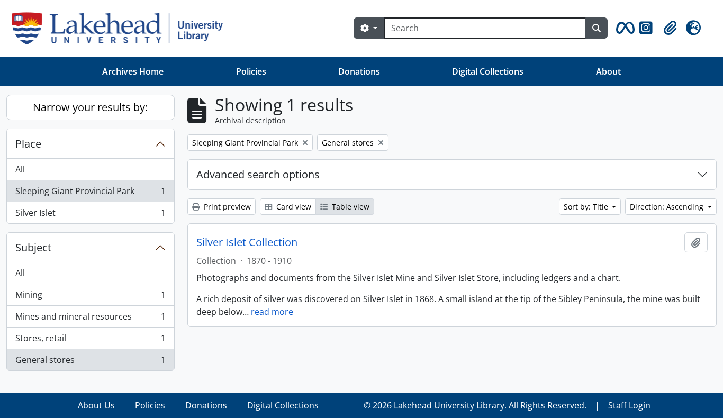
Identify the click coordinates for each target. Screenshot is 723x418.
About (608, 71)
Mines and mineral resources (90, 319)
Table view (349, 207)
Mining (90, 297)
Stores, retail (90, 340)
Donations (359, 71)
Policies (251, 71)
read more (272, 311)
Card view (292, 207)
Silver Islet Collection (246, 242)
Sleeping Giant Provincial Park (90, 193)
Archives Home (133, 71)
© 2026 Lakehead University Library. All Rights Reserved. (475, 405)
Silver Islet (90, 215)
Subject (33, 247)
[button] (623, 28)
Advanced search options (258, 174)
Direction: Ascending (668, 207)
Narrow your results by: (90, 107)
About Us (96, 405)
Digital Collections (487, 71)
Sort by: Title (587, 207)
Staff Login (629, 405)
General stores (90, 362)
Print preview (226, 207)
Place (28, 144)
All (20, 169)
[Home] (121, 28)
